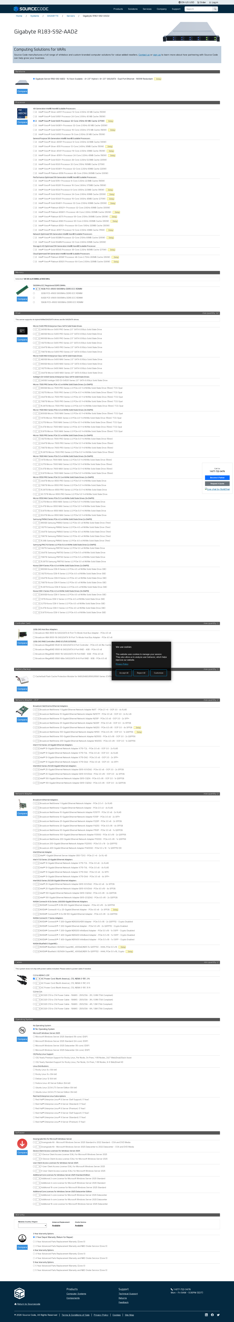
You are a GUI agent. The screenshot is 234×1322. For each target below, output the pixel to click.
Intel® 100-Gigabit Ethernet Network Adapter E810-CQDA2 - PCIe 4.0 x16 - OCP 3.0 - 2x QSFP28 (83, 783)
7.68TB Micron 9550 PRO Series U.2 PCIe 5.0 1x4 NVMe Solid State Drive (73, 485)
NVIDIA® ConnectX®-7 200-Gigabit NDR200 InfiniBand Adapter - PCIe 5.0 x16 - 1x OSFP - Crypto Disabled (87, 930)
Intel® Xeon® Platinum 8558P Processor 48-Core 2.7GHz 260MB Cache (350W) (74, 257)
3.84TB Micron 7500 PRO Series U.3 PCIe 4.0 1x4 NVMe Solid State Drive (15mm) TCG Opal (82, 397)
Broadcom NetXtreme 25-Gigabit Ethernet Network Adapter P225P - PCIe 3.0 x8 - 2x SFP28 (81, 821)
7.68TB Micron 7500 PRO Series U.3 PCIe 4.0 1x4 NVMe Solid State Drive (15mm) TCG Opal (82, 401)
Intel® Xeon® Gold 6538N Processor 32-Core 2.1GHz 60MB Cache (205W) (72, 237)
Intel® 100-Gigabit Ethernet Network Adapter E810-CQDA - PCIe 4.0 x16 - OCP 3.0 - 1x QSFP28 (82, 778)
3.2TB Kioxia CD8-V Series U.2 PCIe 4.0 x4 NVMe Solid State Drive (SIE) (73, 603)
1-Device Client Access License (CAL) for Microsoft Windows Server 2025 (74, 1154)
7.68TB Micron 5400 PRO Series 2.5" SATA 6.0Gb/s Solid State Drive (71, 352)
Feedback (124, 1302)
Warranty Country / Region (28, 1222)
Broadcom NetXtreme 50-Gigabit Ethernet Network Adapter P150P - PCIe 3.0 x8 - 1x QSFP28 (81, 830)
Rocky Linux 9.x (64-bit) (46, 1074)
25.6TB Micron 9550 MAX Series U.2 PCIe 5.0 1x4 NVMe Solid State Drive (73, 515)
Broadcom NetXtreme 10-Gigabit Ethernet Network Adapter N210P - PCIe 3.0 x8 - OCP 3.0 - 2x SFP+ (84, 718)
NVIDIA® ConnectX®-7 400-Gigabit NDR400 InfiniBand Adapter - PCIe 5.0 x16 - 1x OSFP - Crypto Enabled (87, 939)
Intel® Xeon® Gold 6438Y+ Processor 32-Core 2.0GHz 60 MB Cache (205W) (73, 125)
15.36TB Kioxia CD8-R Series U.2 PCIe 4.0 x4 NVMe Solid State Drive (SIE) (74, 587)
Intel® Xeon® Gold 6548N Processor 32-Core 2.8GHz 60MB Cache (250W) (72, 242)
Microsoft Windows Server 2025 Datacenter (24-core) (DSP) (62, 1050)
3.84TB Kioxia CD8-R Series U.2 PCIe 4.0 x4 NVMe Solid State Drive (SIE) (74, 578)
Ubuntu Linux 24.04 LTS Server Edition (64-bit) (56, 1092)
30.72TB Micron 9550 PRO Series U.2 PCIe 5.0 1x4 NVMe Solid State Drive (74, 494)
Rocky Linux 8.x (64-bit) (46, 1070)
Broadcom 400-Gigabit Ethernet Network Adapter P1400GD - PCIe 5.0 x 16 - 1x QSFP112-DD (81, 848)
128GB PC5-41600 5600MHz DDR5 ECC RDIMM (62, 302)
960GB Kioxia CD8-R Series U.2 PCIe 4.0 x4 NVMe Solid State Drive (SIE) (73, 569)
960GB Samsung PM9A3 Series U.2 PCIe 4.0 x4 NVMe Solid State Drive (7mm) (76, 523)
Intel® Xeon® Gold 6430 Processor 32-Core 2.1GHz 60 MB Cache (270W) (72, 121)
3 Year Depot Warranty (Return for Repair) (54, 1237)
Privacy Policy (101, 1315)
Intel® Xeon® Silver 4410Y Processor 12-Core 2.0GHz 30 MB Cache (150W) (72, 112)
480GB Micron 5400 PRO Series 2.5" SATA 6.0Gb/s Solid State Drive (71, 334)
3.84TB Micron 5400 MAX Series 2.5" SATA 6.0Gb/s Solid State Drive (72, 373)
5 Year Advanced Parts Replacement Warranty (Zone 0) (60, 1266)
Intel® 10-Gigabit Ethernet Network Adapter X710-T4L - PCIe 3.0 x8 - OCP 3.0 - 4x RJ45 (79, 753)
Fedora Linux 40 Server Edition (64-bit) (53, 1083)
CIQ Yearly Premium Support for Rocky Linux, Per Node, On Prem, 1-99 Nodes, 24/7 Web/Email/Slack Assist (83, 1057)
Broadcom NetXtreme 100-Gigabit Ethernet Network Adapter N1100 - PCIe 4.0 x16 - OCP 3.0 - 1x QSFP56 (86, 732)
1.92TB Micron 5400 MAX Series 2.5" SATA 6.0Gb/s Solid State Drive (71, 368)
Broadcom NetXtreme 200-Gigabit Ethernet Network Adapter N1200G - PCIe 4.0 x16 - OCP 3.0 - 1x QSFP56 (87, 741)
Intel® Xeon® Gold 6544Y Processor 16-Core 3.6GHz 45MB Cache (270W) (72, 199)
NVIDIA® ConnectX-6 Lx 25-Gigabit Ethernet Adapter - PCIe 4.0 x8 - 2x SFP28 (75, 909)
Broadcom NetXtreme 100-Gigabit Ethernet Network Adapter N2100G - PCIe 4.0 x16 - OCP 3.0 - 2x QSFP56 (87, 736)
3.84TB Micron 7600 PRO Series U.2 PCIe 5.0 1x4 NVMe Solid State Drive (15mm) (77, 443)
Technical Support (128, 1293)
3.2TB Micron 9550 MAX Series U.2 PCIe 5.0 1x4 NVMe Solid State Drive (73, 502)
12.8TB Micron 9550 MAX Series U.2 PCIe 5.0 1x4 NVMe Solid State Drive (73, 511)
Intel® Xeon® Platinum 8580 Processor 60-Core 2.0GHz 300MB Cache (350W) (74, 221)
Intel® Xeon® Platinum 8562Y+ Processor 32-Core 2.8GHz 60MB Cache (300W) (74, 207)
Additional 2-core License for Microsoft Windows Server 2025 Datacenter (74, 1195)
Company (162, 9)
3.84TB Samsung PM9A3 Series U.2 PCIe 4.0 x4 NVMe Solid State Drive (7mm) (76, 532)
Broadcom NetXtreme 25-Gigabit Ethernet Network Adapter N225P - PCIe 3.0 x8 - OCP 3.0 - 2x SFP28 (85, 723)
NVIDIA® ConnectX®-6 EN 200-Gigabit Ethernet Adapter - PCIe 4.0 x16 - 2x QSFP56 (77, 905)
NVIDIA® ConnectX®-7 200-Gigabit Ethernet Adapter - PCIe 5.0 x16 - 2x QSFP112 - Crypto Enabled (84, 926)
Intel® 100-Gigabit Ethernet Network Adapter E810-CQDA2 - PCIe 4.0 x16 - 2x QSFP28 (78, 893)
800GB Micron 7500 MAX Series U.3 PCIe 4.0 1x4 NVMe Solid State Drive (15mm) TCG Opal (82, 413)
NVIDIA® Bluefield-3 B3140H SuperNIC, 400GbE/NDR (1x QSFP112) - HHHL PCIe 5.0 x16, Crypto (82, 951)
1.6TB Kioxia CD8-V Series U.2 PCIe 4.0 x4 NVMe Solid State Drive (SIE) (73, 599)
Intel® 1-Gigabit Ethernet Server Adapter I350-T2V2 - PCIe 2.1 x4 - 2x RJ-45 (73, 855)
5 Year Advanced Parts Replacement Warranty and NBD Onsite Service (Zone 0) (71, 1270)
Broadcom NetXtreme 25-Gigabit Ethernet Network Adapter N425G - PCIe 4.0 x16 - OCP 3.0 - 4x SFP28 (86, 727)
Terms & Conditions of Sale (76, 1315)
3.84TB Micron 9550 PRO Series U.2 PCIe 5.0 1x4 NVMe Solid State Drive (73, 481)
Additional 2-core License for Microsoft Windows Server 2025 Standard (73, 1178)
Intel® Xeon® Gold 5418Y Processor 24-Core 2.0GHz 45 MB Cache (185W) (72, 116)
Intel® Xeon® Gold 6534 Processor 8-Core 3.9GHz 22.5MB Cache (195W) (71, 190)
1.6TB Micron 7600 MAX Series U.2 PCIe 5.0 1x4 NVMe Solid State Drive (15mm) (76, 460)
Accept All (123, 673)
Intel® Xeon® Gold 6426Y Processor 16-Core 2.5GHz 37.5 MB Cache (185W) (73, 130)
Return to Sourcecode (28, 1304)
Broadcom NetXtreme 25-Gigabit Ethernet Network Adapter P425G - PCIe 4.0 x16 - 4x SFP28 (81, 826)
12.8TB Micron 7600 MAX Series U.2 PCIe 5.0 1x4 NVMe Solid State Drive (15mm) (77, 473)
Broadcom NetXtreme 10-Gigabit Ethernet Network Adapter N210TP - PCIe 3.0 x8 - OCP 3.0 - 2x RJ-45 (85, 714)
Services (147, 9)
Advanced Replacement (61, 1222)
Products (118, 9)
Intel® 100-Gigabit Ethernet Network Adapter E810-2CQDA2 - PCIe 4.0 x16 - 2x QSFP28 (79, 897)
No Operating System (45, 1029)
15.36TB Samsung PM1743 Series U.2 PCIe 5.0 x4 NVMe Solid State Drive (73, 561)
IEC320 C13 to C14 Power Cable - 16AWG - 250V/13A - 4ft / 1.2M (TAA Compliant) (77, 1004)
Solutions (133, 9)
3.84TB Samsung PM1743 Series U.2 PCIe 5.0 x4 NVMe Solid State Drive (73, 552)
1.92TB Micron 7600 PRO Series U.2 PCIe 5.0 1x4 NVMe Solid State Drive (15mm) (77, 439)
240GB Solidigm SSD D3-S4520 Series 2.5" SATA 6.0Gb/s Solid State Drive (74, 380)
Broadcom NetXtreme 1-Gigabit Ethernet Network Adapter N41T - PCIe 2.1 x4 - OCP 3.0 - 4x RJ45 (83, 709)
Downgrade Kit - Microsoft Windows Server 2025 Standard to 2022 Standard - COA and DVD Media (85, 1142)
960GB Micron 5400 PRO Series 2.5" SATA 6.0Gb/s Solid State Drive (71, 338)
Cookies (117, 1315)
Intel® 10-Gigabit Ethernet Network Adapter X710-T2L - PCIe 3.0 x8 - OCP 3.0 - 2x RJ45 (79, 748)
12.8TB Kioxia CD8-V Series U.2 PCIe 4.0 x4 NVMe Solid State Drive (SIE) (73, 612)
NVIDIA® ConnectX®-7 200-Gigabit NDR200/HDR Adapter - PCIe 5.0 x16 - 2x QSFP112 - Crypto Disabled (86, 921)
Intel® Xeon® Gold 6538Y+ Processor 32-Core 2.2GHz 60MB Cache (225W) (73, 169)
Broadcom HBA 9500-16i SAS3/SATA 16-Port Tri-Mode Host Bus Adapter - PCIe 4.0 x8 (73, 637)
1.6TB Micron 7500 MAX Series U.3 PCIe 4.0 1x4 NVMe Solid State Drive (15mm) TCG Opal (81, 418)
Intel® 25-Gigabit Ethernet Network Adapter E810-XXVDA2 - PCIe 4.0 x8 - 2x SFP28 (77, 884)
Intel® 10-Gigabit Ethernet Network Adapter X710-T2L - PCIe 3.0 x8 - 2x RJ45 (74, 863)
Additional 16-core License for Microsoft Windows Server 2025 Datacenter (74, 1204)
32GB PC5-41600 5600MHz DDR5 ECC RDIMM (61, 293)
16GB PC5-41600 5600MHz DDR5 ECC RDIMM (61, 289)
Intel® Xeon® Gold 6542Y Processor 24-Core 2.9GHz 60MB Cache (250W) (72, 194)
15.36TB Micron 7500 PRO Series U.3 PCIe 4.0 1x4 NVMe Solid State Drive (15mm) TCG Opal (82, 406)
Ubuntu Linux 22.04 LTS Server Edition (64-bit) (56, 1087)
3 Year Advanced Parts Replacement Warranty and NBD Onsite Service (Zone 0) (71, 1246)
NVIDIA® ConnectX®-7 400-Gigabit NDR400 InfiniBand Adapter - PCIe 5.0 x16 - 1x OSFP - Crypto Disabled (87, 935)
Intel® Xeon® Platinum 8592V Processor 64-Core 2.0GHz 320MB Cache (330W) (74, 261)
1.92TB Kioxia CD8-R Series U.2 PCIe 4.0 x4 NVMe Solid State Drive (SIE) (73, 573)
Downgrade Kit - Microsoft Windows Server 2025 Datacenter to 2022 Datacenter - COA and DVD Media (87, 1147)
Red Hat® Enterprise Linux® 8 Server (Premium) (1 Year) (60, 1108)
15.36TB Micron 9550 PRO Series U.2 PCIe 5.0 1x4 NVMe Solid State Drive (74, 490)
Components (73, 1298)
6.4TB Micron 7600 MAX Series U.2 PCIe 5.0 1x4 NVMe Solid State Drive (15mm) (77, 469)
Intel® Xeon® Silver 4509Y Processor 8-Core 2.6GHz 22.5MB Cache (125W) (72, 142)
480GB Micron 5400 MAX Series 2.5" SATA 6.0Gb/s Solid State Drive (71, 359)
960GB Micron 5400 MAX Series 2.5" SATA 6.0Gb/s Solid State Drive (71, 364)
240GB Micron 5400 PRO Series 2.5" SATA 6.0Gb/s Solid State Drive (71, 329)
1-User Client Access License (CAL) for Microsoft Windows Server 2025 (73, 1166)
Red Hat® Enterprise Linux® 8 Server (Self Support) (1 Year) (62, 1099)
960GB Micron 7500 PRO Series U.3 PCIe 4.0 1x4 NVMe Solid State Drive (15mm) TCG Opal (81, 388)
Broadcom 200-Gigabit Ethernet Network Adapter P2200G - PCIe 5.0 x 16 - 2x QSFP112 (78, 843)
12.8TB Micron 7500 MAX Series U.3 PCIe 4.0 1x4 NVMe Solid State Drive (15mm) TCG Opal (81, 431)
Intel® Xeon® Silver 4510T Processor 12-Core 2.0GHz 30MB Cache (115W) (72, 230)
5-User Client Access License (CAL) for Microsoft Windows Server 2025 (73, 1171)
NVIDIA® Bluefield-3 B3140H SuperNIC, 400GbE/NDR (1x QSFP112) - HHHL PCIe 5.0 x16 (78, 947)
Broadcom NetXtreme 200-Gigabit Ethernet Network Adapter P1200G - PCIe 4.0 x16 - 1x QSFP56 (83, 839)
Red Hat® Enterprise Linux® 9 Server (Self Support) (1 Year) (62, 1113)
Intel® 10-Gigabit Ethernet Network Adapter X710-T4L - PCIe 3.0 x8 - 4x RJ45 (74, 867)
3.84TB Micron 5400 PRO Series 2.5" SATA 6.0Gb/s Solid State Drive (71, 347)
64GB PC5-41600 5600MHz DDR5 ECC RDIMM (62, 298)
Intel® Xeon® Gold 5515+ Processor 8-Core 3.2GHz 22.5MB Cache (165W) (72, 181)
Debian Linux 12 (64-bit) (46, 1078)
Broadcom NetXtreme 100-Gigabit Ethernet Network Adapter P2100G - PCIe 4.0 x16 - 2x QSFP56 (83, 834)
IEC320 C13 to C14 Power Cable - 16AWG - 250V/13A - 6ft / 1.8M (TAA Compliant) (77, 1008)
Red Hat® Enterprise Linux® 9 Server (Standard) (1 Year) (60, 1117)
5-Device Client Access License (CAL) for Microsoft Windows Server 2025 (74, 1159)
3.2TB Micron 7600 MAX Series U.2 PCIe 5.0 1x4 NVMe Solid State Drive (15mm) (76, 464)
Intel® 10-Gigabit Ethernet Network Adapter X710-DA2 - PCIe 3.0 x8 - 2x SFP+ (74, 872)
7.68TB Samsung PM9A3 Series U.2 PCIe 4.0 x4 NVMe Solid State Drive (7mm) (76, 536)
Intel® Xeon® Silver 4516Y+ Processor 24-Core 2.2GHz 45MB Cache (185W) (73, 155)
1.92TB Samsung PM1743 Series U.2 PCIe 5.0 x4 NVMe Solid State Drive (73, 548)
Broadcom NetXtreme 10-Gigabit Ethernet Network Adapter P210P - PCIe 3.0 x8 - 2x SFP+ (80, 817)
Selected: (19, 279)
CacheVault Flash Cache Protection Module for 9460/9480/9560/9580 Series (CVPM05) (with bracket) (81, 676)
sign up (157, 54)
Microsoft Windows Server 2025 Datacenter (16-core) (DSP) (62, 1045)
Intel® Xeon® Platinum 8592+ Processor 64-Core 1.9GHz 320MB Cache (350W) (74, 225)
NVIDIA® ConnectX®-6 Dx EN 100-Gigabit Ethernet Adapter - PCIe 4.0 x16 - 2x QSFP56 (78, 914)
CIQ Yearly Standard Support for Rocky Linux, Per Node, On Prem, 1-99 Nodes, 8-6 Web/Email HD (79, 1062)
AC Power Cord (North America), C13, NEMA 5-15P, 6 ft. (65, 983)
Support (176, 9)
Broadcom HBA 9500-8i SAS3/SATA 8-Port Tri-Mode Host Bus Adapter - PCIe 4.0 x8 (73, 633)
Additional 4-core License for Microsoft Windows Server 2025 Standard (73, 1183)
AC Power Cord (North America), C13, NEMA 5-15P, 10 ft (65, 987)
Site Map (129, 1315)
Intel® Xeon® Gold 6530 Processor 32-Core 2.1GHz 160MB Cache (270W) (72, 164)
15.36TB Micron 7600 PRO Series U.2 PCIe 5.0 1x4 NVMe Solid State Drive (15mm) (77, 452)
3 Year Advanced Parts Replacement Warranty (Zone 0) (60, 1241)
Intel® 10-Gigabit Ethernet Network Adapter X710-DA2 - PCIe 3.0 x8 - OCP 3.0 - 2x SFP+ (79, 757)
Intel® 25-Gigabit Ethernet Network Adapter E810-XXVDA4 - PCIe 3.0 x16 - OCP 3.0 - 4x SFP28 (82, 774)
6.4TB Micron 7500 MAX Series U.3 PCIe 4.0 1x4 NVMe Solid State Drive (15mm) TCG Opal (81, 427)
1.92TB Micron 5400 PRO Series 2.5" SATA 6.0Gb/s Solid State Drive (71, 343)
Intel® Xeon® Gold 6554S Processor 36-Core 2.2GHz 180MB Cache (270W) (73, 249)
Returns (123, 1298)
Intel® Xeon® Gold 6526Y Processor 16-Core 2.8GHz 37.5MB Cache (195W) (72, 185)
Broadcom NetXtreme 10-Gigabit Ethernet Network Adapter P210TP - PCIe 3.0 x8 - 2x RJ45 (80, 812)
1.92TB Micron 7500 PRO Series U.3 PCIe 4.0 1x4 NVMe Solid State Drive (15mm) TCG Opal (81, 392)
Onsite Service (80, 1222)
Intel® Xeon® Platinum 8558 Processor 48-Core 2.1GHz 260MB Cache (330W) (73, 173)
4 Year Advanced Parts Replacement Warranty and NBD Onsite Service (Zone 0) (71, 1258)
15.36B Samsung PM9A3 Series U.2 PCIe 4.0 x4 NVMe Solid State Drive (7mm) (75, 540)
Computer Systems (76, 1293)
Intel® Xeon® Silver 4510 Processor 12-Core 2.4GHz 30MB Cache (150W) (71, 146)
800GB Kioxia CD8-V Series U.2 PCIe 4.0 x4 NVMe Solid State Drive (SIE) (73, 594)
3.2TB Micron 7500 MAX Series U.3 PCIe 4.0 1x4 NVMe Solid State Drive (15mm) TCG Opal (81, 422)
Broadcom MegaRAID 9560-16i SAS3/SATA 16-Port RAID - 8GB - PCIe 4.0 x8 (69, 654)
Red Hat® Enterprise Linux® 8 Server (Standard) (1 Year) (60, 1104)
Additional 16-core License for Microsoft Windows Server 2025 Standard (73, 1187)
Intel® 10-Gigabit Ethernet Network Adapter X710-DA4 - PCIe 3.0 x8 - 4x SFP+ (74, 876)
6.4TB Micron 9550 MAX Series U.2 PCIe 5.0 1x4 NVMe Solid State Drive (73, 506)
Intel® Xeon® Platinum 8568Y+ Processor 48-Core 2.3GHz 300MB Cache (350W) (75, 212)
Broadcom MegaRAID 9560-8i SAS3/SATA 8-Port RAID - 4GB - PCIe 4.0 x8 (68, 649)
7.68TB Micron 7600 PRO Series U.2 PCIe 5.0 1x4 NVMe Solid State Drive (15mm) (77, 448)
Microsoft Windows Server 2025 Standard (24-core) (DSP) (61, 1041)
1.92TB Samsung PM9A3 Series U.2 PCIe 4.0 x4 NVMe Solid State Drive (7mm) (75, 527)
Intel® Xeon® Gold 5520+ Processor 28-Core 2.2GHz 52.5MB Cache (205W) (73, 160)
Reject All (141, 673)
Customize (158, 673)
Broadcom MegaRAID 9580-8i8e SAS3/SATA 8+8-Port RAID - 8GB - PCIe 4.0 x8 (71, 658)
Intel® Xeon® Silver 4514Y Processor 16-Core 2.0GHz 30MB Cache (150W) (72, 151)
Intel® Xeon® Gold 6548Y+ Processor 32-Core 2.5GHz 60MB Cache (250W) (73, 203)
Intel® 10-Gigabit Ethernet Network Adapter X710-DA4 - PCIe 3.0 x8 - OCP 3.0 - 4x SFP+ (79, 762)
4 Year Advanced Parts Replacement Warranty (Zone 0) (60, 1253)
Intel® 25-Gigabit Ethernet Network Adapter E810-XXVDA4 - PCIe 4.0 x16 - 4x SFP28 (78, 888)
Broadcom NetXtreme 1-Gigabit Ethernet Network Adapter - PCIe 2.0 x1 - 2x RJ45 (76, 803)
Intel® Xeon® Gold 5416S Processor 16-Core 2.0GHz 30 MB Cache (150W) (72, 134)
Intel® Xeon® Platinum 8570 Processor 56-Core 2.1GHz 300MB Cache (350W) (73, 216)
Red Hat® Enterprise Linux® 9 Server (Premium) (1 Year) (60, 1122)
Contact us (144, 54)
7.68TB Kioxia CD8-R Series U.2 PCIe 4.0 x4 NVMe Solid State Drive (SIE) (73, 582)
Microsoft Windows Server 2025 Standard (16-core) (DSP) (61, 1036)
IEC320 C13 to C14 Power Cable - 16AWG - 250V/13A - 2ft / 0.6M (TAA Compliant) (77, 995)
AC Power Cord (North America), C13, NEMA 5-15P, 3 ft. (65, 978)
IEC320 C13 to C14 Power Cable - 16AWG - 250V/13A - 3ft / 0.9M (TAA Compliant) (77, 999)
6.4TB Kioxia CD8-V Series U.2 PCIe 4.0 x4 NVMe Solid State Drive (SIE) (73, 608)
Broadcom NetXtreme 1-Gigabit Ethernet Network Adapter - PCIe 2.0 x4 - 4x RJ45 (76, 808)
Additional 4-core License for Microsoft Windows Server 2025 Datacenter (74, 1199)
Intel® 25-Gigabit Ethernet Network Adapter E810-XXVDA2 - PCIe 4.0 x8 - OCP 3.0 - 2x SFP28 (82, 769)
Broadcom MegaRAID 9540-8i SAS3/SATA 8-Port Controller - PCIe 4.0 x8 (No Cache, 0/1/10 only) (78, 645)
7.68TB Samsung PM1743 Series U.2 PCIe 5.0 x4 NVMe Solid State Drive (73, 557)
